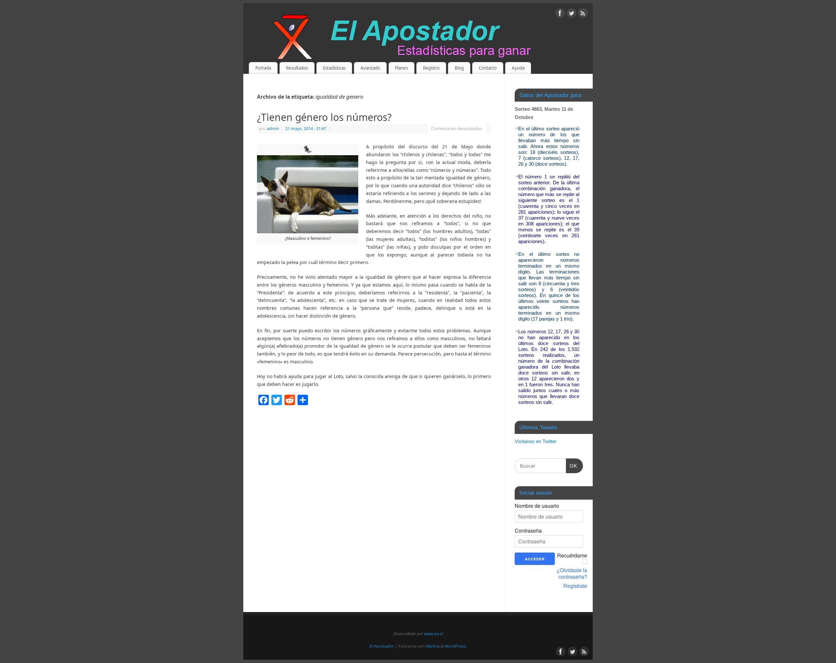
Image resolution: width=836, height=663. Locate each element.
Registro (431, 68)
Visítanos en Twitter (535, 441)
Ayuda (518, 68)
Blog (459, 68)
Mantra (433, 646)
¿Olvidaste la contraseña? (572, 573)
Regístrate (575, 586)
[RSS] (583, 14)
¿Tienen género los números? (324, 117)
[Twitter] (571, 14)
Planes (401, 68)
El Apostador (381, 646)
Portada (263, 68)
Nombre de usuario (537, 506)
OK (572, 466)
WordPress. (455, 646)
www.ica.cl (433, 634)
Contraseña (528, 531)
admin (273, 128)
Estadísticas (334, 68)
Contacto (488, 68)
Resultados (297, 68)
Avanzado (370, 68)
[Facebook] (560, 14)
